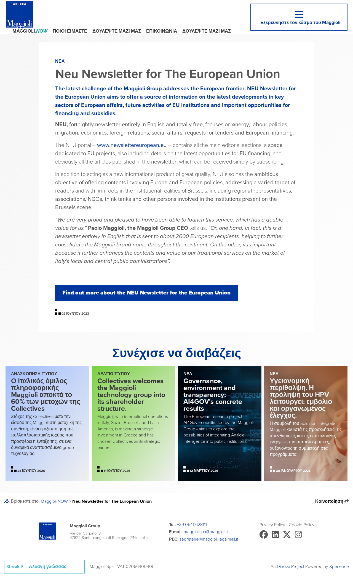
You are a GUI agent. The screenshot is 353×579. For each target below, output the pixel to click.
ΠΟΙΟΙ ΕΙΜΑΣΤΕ (70, 31)
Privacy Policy (272, 525)
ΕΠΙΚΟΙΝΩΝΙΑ (161, 31)
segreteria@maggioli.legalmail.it (209, 539)
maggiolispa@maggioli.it (206, 532)
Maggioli (29, 31)
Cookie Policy (301, 525)
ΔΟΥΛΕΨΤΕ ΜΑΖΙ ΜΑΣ (116, 31)
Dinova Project (290, 566)
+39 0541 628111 (192, 524)
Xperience (339, 566)
